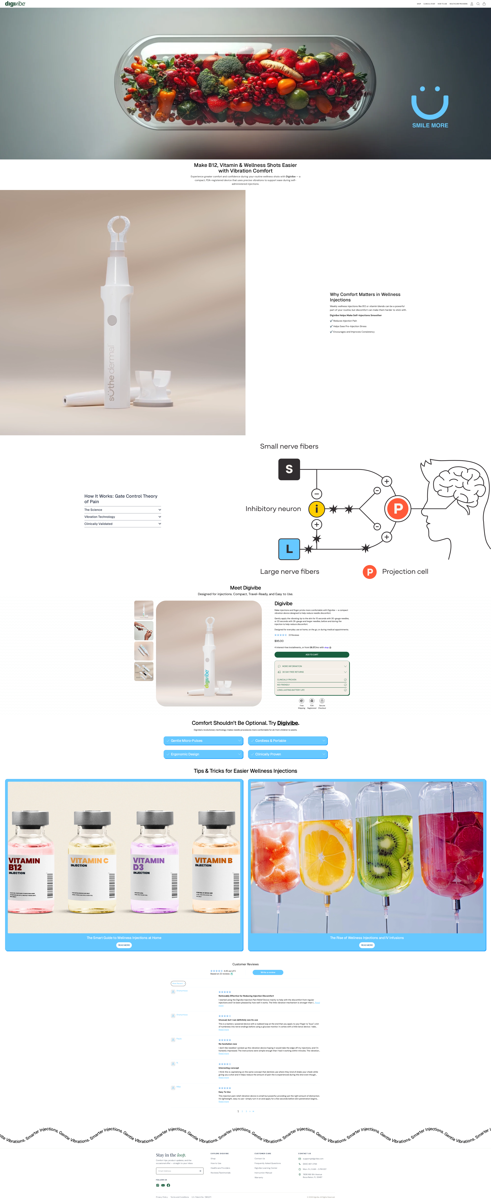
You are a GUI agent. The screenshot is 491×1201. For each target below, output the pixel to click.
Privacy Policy (162, 1197)
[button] (478, 4)
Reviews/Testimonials (221, 1172)
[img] (225, 992)
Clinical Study (429, 4)
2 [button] (242, 1111)
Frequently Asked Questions (268, 1163)
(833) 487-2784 (310, 1164)
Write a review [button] (268, 972)
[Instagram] (157, 1185)
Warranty (259, 1177)
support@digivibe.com (313, 1158)
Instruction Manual (263, 1172)
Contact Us (260, 1158)
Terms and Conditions (180, 1197)
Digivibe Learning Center (266, 1168)
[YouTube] (163, 1185)
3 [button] (246, 1111)
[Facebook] (168, 1185)
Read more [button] (224, 1029)
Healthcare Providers (458, 4)
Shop (419, 4)
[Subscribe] (200, 1171)
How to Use (442, 4)
